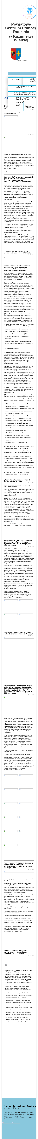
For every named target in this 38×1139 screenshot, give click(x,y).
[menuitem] (15, 81)
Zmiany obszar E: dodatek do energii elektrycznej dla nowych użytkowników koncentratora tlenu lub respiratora (18, 865)
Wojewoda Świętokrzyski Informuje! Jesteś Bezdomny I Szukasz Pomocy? (18, 633)
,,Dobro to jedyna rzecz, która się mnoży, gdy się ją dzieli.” (17, 480)
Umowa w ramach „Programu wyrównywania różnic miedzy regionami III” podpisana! (15, 952)
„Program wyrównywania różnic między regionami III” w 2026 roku (17, 252)
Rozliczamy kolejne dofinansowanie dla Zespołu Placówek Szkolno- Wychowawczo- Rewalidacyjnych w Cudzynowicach (18, 543)
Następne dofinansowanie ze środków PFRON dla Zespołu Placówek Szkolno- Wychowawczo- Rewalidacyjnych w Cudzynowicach (19, 179)
